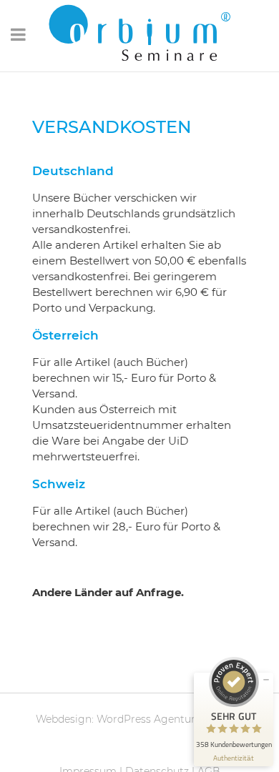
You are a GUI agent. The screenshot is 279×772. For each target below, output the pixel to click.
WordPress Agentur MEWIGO (170, 719)
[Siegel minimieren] (266, 680)
